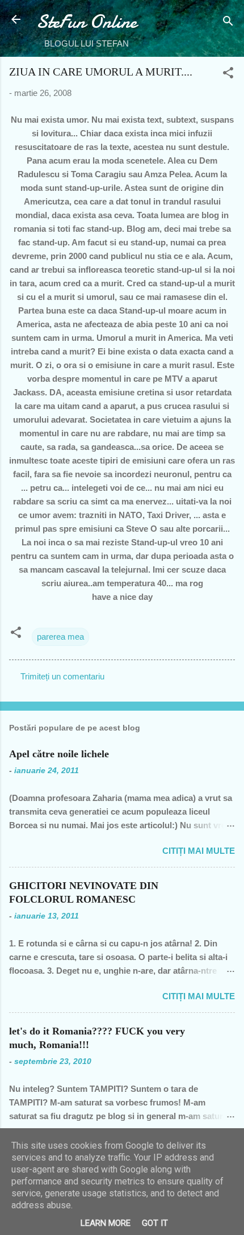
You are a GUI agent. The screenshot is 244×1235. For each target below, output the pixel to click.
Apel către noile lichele (59, 754)
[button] (228, 75)
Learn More (106, 1223)
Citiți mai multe (198, 851)
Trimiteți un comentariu (62, 676)
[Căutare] (228, 23)
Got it (155, 1223)
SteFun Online (86, 22)
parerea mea (60, 636)
